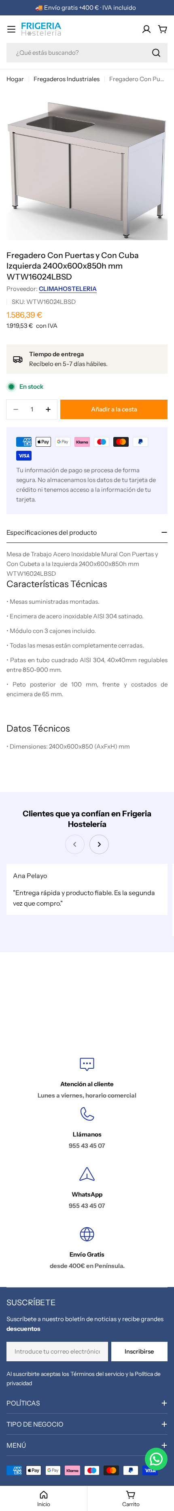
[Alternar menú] (11, 29)
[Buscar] (156, 53)
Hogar (15, 79)
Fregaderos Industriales (67, 79)
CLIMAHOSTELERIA (68, 289)
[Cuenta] (146, 29)
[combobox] (87, 52)
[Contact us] (156, 1459)
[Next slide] (99, 844)
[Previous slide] (75, 844)
